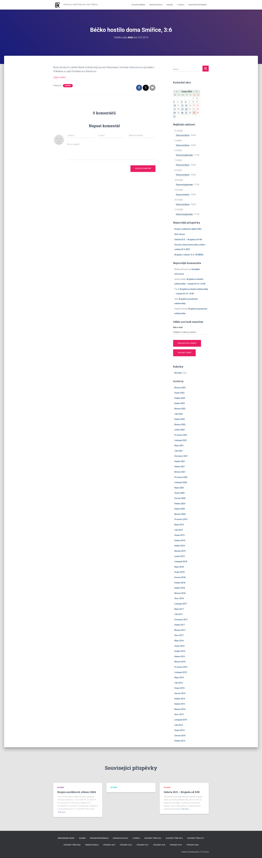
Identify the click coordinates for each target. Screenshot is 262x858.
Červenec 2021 (181, 456)
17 (174, 109)
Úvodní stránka (138, 5)
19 (182, 109)
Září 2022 (178, 414)
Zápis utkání (59, 77)
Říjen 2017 (179, 609)
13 (186, 105)
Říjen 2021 (179, 445)
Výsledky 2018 (159, 845)
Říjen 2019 (179, 525)
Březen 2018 (179, 593)
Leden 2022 (179, 430)
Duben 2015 (179, 704)
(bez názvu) (179, 234)
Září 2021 (178, 451)
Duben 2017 (179, 625)
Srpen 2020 (179, 493)
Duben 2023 (179, 403)
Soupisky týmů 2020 (72, 845)
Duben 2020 (179, 509)
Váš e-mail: (178, 327)
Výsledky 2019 (176, 845)
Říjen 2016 (179, 641)
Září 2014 (178, 725)
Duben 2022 (179, 419)
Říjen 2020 (179, 488)
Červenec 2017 (181, 619)
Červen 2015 (179, 693)
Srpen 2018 (179, 572)
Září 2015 (178, 683)
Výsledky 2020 (192, 845)
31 (174, 116)
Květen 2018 (179, 583)
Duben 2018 (179, 588)
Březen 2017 (179, 630)
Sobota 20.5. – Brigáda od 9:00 (188, 239)
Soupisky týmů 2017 (195, 838)
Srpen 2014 (179, 730)
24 (174, 113)
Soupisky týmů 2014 (152, 838)
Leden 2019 (179, 556)
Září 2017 (178, 614)
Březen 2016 (179, 662)
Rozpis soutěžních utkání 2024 (187, 229)
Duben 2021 (179, 466)
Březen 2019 (179, 551)
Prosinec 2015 (180, 667)
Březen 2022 (179, 424)
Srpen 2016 (179, 646)
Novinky (68, 85)
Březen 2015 (179, 709)
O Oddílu (180, 5)
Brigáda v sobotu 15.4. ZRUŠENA (188, 255)
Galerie (169, 5)
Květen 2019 (179, 540)
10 (174, 105)
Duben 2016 (179, 656)
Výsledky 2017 (142, 845)
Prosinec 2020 (180, 477)
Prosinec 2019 (180, 519)
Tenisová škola (155, 5)
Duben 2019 (179, 546)
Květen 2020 (179, 504)
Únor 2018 (179, 598)
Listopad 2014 (180, 720)
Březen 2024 (179, 388)
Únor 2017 (179, 635)
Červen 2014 (179, 735)
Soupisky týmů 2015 (174, 838)
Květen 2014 (179, 741)
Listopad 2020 (180, 482)
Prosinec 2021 (180, 435)
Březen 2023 (179, 409)
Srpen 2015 (179, 688)
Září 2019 (178, 530)
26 (182, 113)
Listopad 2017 (180, 604)
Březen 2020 (179, 514)
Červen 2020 (179, 498)
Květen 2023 (179, 398)
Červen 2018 (179, 577)
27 (186, 113)
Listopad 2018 (180, 561)
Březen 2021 (179, 472)
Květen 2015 (179, 699)
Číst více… (62, 812)
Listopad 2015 (180, 672)
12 (182, 105)
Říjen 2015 (179, 677)
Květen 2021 (179, 461)
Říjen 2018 (179, 567)
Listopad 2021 (180, 440)
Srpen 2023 (179, 393)
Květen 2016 (179, 651)
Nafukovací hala (120, 838)
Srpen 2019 (179, 535)
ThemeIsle (204, 852)
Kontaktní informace (197, 5)
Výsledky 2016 (126, 845)
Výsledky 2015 (109, 845)
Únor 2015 (179, 714)
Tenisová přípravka (184, 155)
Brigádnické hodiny (66, 838)
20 (186, 109)
